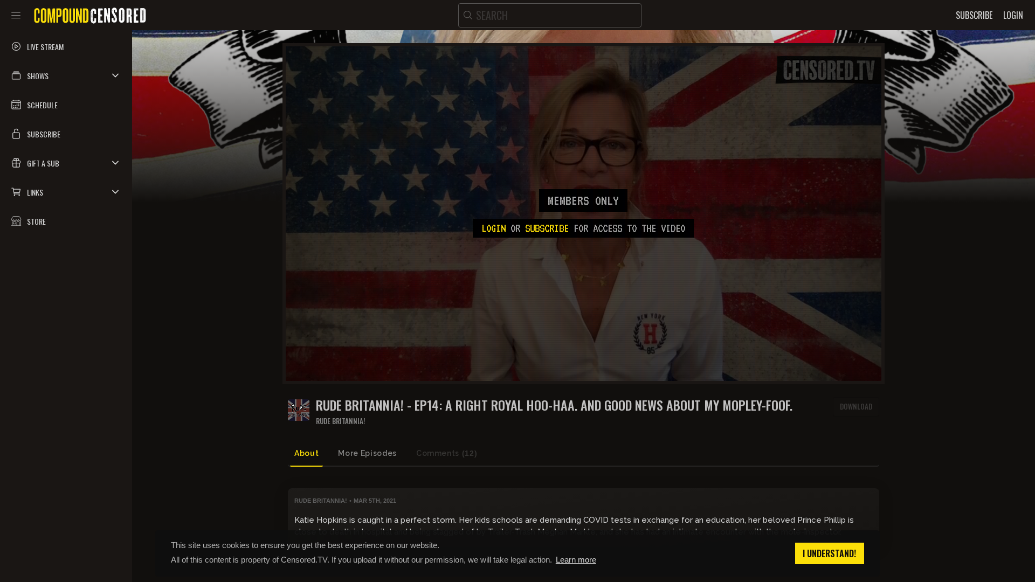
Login (493, 227)
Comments (446, 453)
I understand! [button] (829, 553)
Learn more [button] (576, 559)
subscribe (547, 227)
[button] (66, 75)
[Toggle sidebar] (15, 15)
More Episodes (367, 453)
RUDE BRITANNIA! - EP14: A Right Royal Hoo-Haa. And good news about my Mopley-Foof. (554, 405)
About (306, 453)
